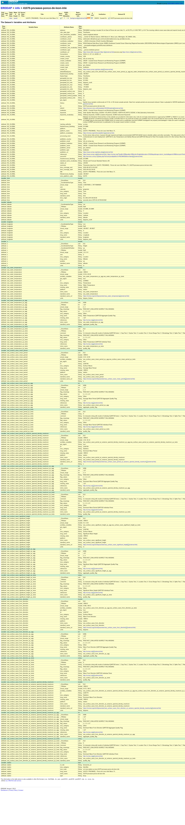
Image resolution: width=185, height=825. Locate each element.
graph (15, 18)
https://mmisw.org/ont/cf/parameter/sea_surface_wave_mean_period (104, 379)
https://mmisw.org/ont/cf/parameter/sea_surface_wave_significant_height (105, 544)
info (17, 8)
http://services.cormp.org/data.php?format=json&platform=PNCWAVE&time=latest (108, 156)
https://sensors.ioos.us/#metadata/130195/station (98, 108)
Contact (20, 790)
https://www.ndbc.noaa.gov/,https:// (93, 52)
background (74, 18)
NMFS (173, 3)
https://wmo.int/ (127, 52)
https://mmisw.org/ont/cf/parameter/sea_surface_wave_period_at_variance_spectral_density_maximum (114, 461)
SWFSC (177, 3)
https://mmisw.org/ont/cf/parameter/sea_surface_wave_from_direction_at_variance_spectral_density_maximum (117, 708)
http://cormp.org (88, 320)
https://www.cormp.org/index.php (93, 69)
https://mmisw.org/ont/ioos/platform (93, 133)
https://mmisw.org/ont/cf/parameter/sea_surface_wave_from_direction (104, 627)
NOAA (169, 3)
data (10, 18)
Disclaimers (4, 790)
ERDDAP (6, 8)
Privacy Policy (13, 790)
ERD (181, 3)
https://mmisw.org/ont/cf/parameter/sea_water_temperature (101, 296)
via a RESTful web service (13, 780)
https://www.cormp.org (90, 154)
